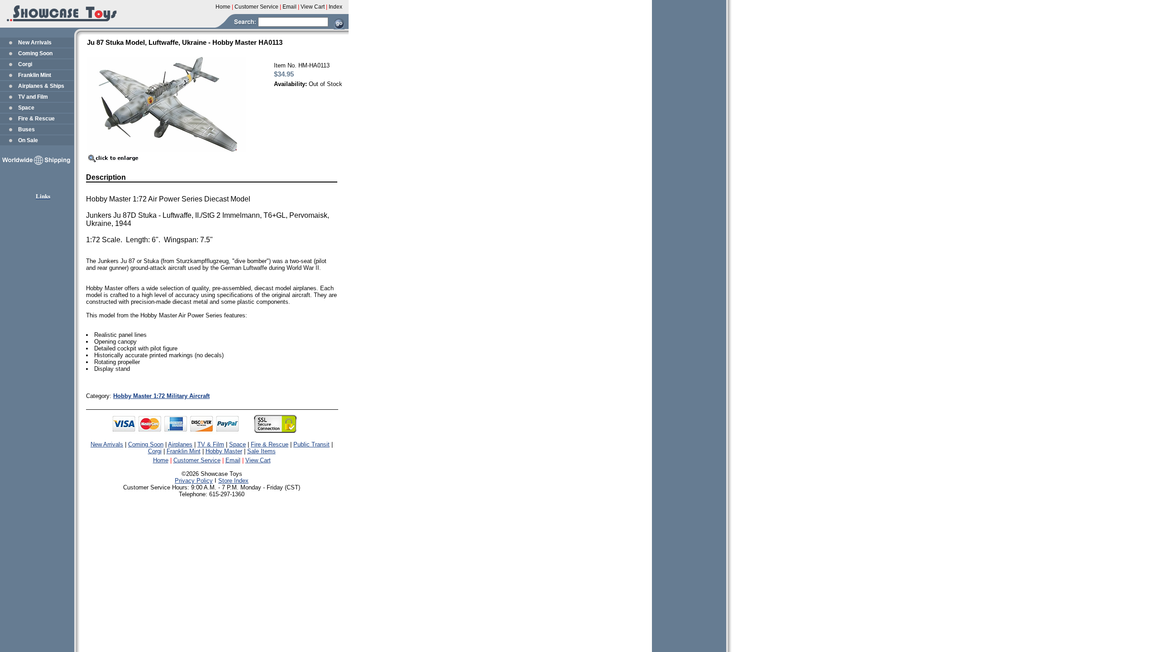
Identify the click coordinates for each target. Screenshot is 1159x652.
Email (232, 460)
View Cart (258, 460)
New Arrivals (35, 42)
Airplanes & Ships (41, 86)
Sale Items (261, 451)
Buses (26, 129)
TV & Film (210, 444)
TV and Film (33, 97)
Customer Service (196, 460)
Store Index (233, 480)
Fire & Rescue (36, 118)
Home (160, 460)
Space (26, 108)
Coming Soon (35, 53)
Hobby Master (224, 451)
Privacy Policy (194, 480)
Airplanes (180, 444)
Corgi (25, 64)
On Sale (28, 140)
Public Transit (311, 444)
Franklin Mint (34, 75)
